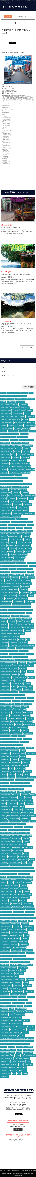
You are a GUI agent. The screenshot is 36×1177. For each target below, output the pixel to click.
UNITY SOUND (19, 973)
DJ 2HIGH (4, 525)
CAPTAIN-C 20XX (6, 481)
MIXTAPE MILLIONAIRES (19, 753)
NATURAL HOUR (6, 771)
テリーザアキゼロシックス (8, 1038)
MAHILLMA (4, 727)
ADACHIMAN (12, 401)
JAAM (25, 656)
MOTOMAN (4, 762)
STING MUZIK (13, 920)
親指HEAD (12, 1067)
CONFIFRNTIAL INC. (7, 504)
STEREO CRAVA (31, 917)
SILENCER (18, 882)
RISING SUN (5, 844)
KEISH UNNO (23, 686)
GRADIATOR (11, 612)
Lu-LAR (4, 718)
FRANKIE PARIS (25, 592)
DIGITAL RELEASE (8, 375)
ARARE (22, 416)
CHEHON (4, 495)
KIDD (20, 689)
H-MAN (19, 618)
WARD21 (24, 988)
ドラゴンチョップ (21, 1038)
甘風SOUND (22, 1061)
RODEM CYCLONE (6, 853)
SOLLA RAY (5, 900)
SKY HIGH (13, 894)
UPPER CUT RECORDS (7, 976)
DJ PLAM (21, 542)
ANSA (23, 410)
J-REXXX (9, 656)
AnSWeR (30, 410)
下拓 (3, 1049)
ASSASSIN (12, 425)
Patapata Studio (16, 800)
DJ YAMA (28, 551)
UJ (12, 973)
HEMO (31, 624)
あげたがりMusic (21, 1014)
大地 (3, 1052)
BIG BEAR (27, 448)
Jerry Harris (4, 668)
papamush (28, 797)
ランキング (12, 1046)
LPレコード (27, 715)
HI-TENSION (5, 630)
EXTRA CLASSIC (26, 580)
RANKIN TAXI (25, 821)
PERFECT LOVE (13, 803)
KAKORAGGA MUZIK (18, 683)
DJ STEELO (5, 548)
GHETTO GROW (30, 601)
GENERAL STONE (19, 601)
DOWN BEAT (32, 563)
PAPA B (21, 797)
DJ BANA (4, 527)
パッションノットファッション (9, 1041)
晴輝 (3, 1055)
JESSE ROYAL (13, 668)
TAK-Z (10, 938)
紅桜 (22, 1064)
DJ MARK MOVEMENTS (15, 536)
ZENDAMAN (5, 1008)
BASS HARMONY (6, 445)
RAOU (33, 821)
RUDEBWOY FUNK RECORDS (9, 859)
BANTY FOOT (30, 439)
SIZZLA (12, 891)
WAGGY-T (4, 988)
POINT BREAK (18, 809)
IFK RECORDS (5, 651)
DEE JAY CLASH (6, 516)
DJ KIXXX (20, 533)
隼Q (14, 1073)
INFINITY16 (4, 654)
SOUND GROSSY (28, 903)
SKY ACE (27, 891)
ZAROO (20, 1005)
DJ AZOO (31, 525)
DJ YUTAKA (5, 554)
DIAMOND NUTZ (6, 522)
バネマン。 (30, 1038)
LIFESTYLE (25, 706)
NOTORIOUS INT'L (6, 785)
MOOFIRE (15, 759)
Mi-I (13, 742)
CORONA (13, 507)
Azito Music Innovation (7, 428)
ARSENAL (26, 419)
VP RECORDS (18, 985)
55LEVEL (15, 393)
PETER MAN (30, 803)
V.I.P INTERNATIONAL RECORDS (10, 979)
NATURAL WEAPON (17, 771)
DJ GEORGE (5, 530)
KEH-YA (14, 686)
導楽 (13, 1052)
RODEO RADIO (17, 853)
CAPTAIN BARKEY (17, 481)
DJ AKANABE (22, 525)
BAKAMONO (15, 439)
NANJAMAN (5, 768)
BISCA (14, 454)
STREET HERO (5, 923)
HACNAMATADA (27, 618)
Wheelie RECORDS (18, 991)
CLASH (31, 498)
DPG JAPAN (5, 568)
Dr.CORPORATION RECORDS (25, 568)
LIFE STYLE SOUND (21, 709)
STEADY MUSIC (20, 917)
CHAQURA (25, 492)
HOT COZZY (24, 642)
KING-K (16, 692)
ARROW (4, 419)
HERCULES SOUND (15, 627)
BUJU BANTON (14, 472)
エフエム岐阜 (31, 1026)
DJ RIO (3, 545)
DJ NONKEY (29, 539)
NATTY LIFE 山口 (21, 768)
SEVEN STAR (13, 873)
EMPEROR (24, 577)
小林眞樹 (20, 1052)
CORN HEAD (5, 507)
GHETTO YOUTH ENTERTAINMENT (22, 604)
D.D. (20, 507)
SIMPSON (24, 885)
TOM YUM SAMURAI (7, 958)
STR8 (31, 920)
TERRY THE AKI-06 (6, 947)
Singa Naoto (5, 888)
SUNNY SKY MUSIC (28, 926)
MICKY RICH (25, 742)
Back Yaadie (5, 437)
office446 (4, 788)
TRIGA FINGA (5, 964)
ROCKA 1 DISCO (6, 847)
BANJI (22, 439)
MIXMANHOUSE (6, 753)
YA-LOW (14, 997)
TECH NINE (15, 944)
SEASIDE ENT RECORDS (28, 871)
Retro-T (28, 832)
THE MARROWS (6, 950)
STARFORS (30, 915)
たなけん (27, 1020)
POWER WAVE (5, 812)
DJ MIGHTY (4, 539)
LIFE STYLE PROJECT (7, 709)
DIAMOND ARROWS (22, 519)
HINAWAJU (16, 636)
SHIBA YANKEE (28, 876)
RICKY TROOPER (27, 835)
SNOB (3, 897)
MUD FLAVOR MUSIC (15, 762)
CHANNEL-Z (17, 492)
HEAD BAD (13, 624)
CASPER (29, 483)
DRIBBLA (31, 571)
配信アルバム (5, 1070)
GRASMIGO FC (20, 612)
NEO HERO (28, 771)
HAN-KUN (4, 621)
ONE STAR (21, 791)
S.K (25, 862)
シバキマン (4, 1035)
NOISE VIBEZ (5, 783)
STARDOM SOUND (19, 915)
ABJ (12, 398)
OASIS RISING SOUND (19, 785)
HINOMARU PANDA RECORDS (9, 639)
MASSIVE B (25, 730)
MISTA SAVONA (15, 750)
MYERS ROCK (5, 765)
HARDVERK (12, 621)
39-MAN (4, 393)
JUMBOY (15, 674)
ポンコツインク (25, 1044)
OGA (11, 788)
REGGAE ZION (5, 832)
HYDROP (4, 648)
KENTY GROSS (5, 689)
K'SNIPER (32, 677)
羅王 (27, 1064)
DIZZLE (30, 522)
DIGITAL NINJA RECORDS (19, 522)
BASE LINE (15, 442)
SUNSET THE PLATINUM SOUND (18, 929)
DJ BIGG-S (12, 527)
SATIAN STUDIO (23, 868)
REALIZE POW (19, 827)
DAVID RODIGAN (18, 513)
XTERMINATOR (5, 997)
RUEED (32, 859)
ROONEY (4, 856)
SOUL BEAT (23, 900)
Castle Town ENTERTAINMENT (21, 486)
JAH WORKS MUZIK (30, 659)
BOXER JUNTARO (17, 466)
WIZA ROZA (14, 994)
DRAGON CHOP (6, 571)
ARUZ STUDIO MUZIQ (7, 422)
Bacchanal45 (25, 434)
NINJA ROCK (5, 780)
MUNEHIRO (26, 762)
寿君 (8, 1052)
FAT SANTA (16, 586)
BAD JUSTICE (5, 439)
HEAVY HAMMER (23, 624)
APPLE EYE (5, 416)
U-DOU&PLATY (23, 967)
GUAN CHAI (15, 615)
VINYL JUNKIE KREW (16, 982)
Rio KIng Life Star (6, 841)
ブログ (19, 23)
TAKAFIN (17, 938)
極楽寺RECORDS (31, 1055)
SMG (30, 894)
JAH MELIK (19, 659)
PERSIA (22, 803)
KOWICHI (31, 698)
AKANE (16, 404)
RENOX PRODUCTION (17, 832)
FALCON (19, 583)
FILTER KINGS (25, 586)
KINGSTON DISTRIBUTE (8, 698)
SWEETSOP (14, 935)
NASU (12, 768)
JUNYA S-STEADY (6, 677)
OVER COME (16, 794)
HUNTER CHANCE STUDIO (27, 645)
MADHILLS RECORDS (26, 721)
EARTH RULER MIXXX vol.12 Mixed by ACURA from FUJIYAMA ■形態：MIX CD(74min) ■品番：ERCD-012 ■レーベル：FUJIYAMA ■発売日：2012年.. (17, 231)
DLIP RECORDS (23, 554)
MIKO (17, 747)
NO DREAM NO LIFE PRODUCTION (25, 780)
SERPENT (4, 873)
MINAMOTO (30, 747)
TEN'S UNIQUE (24, 944)
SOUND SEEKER (6, 909)
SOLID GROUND (25, 897)
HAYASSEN (4, 624)
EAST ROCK (15, 577)
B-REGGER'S (26, 428)
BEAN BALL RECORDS (7, 448)
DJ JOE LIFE (5, 533)
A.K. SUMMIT (15, 395)
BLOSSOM (4, 460)
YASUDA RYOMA (24, 1000)
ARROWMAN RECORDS (14, 419)
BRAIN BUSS (13, 469)
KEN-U (30, 686)
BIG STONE (26, 451)
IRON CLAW (30, 654)
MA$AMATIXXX (20, 718)
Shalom (10, 876)
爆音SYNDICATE (6, 1061)
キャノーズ (31, 1029)
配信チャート (23, 1070)
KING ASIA (23, 692)
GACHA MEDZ (10, 598)
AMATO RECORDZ (6, 410)
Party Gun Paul (5, 800)
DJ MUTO (13, 539)
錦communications (6, 1073)
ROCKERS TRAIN (6, 850)
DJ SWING (13, 548)
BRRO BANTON (31, 469)
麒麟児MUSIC (5, 1076)
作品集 (8, 1049)
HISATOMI (22, 639)
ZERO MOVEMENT (21, 1008)
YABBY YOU (22, 997)
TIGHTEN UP (31, 953)
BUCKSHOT (5, 472)
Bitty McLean (22, 454)
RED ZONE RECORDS (24, 829)
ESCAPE (9, 580)
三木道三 (30, 1046)
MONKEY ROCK (6, 759)
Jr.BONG (17, 671)
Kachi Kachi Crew (21, 680)
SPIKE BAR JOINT (19, 912)
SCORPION (16, 871)
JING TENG (23, 668)
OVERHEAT (25, 794)
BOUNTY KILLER (6, 466)
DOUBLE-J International (7, 563)
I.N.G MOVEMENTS (28, 648)
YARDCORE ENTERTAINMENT (9, 1000)
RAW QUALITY (5, 824)
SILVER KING (15, 885)
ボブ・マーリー (15, 1044)
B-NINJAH (18, 428)
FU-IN (33, 592)
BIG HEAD (18, 451)
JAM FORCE (22, 662)
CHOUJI (4, 498)
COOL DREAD (18, 504)
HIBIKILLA (28, 630)
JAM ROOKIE (32, 662)
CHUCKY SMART (23, 498)
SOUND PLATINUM (28, 906)
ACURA (4, 401)
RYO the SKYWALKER (15, 862)
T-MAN (27, 935)
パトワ (20, 1041)
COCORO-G (5, 501)
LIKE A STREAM (17, 712)
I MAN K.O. (14, 651)
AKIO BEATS (5, 407)
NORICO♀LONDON (16, 783)
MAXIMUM (22, 736)
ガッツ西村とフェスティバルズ (19, 1029)
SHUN (11, 882)
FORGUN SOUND (14, 592)
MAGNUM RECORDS (29, 724)
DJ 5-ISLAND (13, 525)
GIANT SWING (5, 607)
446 (32, 393)
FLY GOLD (4, 592)
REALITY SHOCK (21, 824)
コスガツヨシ (5, 1032)
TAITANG (4, 938)
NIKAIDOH (12, 777)
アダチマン (4, 1023)
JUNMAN (22, 674)
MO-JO (3, 756)
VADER (22, 979)
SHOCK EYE (29, 879)
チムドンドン (13, 1035)
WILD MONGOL (29, 991)
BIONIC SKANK (5, 454)
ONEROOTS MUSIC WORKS (8, 791)
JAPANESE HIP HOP (7, 665)
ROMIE (26, 853)
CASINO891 (21, 483)
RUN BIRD (4, 862)
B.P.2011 (33, 431)
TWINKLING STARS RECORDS (9, 967)
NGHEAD (4, 777)
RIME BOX (26, 838)
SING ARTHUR (14, 888)
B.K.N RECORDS (14, 431)
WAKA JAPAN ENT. (14, 988)
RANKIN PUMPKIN (14, 821)
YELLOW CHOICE (6, 1002)
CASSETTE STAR (6, 486)
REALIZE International (7, 827)
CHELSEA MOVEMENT (15, 495)
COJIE (12, 501)
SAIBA (30, 862)
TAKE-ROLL (25, 938)
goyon (3, 612)
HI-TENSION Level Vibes (16, 630)
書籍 (8, 1055)
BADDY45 (13, 437)
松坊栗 (18, 1055)
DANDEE (26, 510)
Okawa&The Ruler (19, 788)
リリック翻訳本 (21, 1046)
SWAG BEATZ (23, 932)
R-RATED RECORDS (13, 815)
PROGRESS (25, 812)
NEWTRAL (12, 774)
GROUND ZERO (6, 615)
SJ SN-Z (20, 891)
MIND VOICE (5, 750)
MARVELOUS (5, 730)
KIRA (18, 698)
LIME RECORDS (28, 712)
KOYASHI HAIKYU (6, 700)
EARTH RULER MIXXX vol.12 (12, 228)
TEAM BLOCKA (23, 941)
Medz (20, 739)
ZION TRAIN (21, 1011)
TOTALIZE (26, 961)
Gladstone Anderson (25, 607)
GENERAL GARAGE (7, 601)
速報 (25, 1067)
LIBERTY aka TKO (6, 706)
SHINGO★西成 (5, 879)
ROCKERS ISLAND (27, 847)
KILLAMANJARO (28, 689)
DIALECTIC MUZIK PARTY (8, 519)
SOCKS (16, 897)
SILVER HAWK (5, 885)
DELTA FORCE (16, 516)
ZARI (14, 1005)
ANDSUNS (16, 410)
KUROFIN (24, 700)
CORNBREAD (28, 504)
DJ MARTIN (26, 536)
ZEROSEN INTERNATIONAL (8, 1011)
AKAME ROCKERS (6, 404)
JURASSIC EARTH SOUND (20, 677)
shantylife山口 (18, 876)
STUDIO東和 (18, 926)
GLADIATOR (15, 607)
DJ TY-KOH (28, 548)
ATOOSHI (20, 425)
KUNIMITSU (16, 700)
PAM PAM (14, 797)
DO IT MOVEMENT (20, 557)
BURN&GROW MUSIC (7, 475)
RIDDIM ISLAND (17, 838)
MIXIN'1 (23, 750)
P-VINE (33, 794)
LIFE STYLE (17, 706)
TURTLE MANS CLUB (27, 964)
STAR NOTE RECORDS (7, 917)
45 (9, 393)
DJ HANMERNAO (15, 530)
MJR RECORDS (31, 753)
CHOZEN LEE (12, 498)
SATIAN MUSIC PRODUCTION (24, 865)
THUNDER (4, 953)
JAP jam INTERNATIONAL (21, 665)
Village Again (5, 982)
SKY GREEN (5, 894)
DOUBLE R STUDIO (21, 563)
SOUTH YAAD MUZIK (18, 909)
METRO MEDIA (5, 742)
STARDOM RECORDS (7, 915)
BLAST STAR (26, 457)
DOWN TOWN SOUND (22, 566)
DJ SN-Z (18, 545)
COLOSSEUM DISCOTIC (23, 501)
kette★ (14, 689)
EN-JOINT (32, 577)
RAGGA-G (4, 818)
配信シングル (14, 1070)
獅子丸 (14, 1061)
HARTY (20, 621)
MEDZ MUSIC (28, 739)
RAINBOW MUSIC (26, 818)
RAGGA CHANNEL (14, 818)
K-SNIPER (4, 680)
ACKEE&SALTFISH (29, 398)
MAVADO (14, 736)
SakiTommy (4, 865)
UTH (17, 976)
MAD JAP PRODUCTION (7, 724)
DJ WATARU (19, 551)
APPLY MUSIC (14, 416)
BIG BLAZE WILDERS (7, 451)
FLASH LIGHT (24, 589)
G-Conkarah (13, 595)
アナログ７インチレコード (8, 1026)
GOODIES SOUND (14, 610)
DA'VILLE (26, 507)
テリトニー (21, 1035)
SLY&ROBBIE (22, 894)
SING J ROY (5, 891)
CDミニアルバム (23, 489)
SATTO (31, 868)
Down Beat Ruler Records (8, 566)
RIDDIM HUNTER (6, 838)
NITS (12, 780)
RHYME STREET (6, 835)
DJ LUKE (4, 536)
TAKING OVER (5, 941)
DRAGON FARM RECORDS (19, 571)
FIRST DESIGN (14, 589)
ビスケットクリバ (29, 1041)
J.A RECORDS (17, 656)
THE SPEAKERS (17, 950)
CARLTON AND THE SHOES (8, 483)
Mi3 (18, 742)
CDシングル (13, 489)
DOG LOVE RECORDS (7, 557)
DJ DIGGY (20, 527)
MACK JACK (31, 718)
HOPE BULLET (14, 642)
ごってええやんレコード (7, 1020)
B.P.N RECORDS (6, 434)
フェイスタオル (5, 1044)
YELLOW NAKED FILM (19, 1002)
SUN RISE (4, 929)
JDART (32, 665)
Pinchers (16, 806)
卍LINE (26, 1049)
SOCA (9, 897)
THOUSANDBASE (28, 950)
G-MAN (31, 595)
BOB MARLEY (13, 460)
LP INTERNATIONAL (16, 715)
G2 (2, 598)
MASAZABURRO (15, 730)
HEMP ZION (5, 627)
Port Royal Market (29, 809)
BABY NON (15, 434)
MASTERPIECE (5, 736)
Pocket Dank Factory (7, 809)
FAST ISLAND (27, 583)
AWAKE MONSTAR (30, 425)
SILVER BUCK (27, 882)
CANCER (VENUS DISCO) (8, 478)
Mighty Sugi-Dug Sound (7, 747)
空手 (29, 1061)
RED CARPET (29, 827)
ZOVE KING (5, 1014)
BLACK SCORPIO (6, 457)
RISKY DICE (14, 844)
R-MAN (3, 815)
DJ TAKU (21, 548)
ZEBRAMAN (28, 1005)
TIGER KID (21, 953)
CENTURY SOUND (6, 492)
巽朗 (26, 1052)
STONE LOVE (23, 920)
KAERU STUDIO (6, 683)
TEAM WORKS (5, 944)
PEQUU (4, 803)
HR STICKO (5, 645)
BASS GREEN (24, 442)
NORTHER (26, 783)
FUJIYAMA (4, 595)
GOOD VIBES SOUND (26, 610)
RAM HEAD (4, 821)
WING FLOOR (5, 994)
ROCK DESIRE (16, 847)
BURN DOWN (18, 475)
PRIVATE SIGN (15, 812)
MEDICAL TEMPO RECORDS (9, 739)
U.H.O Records (5, 973)
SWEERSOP (5, 935)
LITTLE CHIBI (5, 715)
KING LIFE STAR (6, 695)
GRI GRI (30, 612)
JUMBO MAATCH (6, 674)
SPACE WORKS (30, 909)
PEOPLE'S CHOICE (27, 800)
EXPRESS (16, 580)
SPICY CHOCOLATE (7, 912)
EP (2, 580)
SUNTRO (31, 929)
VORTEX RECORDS (7, 985)
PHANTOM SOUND (6, 806)
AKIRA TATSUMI (15, 407)
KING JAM (31, 692)
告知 (32, 1049)
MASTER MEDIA (28, 733)
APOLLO (28, 413)
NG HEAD (27, 774)
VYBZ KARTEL (28, 985)
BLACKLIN (30, 454)
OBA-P (29, 785)
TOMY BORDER (22, 956)
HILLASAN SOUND (6, 636)
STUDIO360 (25, 923)
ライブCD (4, 1046)
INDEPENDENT (24, 651)
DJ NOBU (20, 539)
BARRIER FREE (6, 442)
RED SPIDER (13, 829)
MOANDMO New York (13, 756)
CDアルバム (4, 489)
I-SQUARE (12, 648)
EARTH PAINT (30, 574)
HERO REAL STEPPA (28, 627)
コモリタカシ (25, 1032)
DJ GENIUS (28, 527)
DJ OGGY (13, 542)
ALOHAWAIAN (25, 407)
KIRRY (24, 698)
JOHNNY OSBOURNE (7, 671)
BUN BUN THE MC (25, 472)
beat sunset (19, 448)
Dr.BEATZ (13, 568)
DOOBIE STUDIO (6, 560)
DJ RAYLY (28, 542)
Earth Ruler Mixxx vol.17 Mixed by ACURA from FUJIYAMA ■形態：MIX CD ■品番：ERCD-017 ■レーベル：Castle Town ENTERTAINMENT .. (17, 330)
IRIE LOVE (21, 654)
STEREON (4, 920)
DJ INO (24, 530)
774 (3, 395)
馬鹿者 (25, 1073)
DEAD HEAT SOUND (30, 513)
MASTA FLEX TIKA (6, 733)
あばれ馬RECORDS (6, 1017)
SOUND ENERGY (16, 903)
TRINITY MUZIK (15, 964)
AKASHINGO (24, 404)
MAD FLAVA (15, 721)
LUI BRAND (11, 718)
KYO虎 (31, 700)
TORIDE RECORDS (16, 961)
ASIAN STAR (31, 422)
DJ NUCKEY (5, 542)
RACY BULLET (31, 815)
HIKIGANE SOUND (19, 633)
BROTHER (21, 469)
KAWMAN (28, 683)
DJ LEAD (28, 533)
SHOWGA (4, 882)
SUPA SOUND (5, 932)
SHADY (4, 876)
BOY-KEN (4, 469)
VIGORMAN (30, 979)
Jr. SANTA (31, 671)
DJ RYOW (10, 545)
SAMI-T (12, 865)
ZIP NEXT (29, 1011)
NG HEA (20, 774)
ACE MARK (19, 398)
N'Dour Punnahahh (16, 765)
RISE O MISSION (17, 841)
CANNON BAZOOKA (22, 478)
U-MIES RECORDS (14, 970)
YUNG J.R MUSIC (6, 1005)
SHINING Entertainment (17, 879)
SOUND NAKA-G (17, 906)
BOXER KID (28, 466)
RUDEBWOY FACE (24, 856)
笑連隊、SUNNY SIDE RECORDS (10, 1064)
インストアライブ (21, 1026)
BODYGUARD (5, 463)
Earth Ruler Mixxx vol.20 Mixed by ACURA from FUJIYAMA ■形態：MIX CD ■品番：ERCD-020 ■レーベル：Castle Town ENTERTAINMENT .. (17, 281)
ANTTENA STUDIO (6, 413)
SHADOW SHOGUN (24, 873)
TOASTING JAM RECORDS (8, 956)
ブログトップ (5, 361)
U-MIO (23, 970)
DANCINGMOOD (17, 510)
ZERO (12, 1008)
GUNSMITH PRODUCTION (8, 618)
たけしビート (19, 1020)
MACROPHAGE (5, 721)
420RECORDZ (24, 393)
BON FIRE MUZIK (16, 463)
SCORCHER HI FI (6, 871)
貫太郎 (19, 1067)
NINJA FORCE (31, 777)
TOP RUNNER (5, 961)
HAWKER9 (27, 621)
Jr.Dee (24, 671)
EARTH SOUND (5, 577)
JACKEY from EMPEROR (8, 659)
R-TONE (23, 815)
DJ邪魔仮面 (13, 554)
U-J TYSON (4, 970)
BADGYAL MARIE (23, 437)
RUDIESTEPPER (23, 859)
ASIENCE (4, 425)
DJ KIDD (13, 533)
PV (32, 812)
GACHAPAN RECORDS (21, 598)
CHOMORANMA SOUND (29, 495)
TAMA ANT (14, 941)
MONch (23, 756)
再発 (14, 1049)
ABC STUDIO (5, 398)
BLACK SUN (16, 457)
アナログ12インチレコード (16, 1023)
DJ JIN (30, 530)
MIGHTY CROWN (6, 744)
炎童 (21, 1058)
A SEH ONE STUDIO (20, 422)
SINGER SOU (24, 888)
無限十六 (27, 1058)
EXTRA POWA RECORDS (8, 583)
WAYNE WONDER (6, 991)
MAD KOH (19, 724)
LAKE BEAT (29, 703)
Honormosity (5, 642)
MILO (23, 747)
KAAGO (12, 680)
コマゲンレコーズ (15, 1032)
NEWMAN (4, 774)
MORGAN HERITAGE (26, 759)
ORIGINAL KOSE (6, 794)
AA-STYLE (23, 395)
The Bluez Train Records (20, 947)
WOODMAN (23, 994)
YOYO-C (30, 1002)
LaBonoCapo (19, 703)
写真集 (20, 1049)
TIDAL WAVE (13, 953)
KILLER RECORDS (6, 692)
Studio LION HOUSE (7, 926)
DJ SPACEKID (26, 545)
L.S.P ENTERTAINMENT (7, 703)
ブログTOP (28, 347)
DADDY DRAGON (6, 510)
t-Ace (21, 935)
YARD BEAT (31, 997)
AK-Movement (21, 401)
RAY (13, 824)
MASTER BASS (17, 733)
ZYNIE (12, 1014)
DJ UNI (3, 551)
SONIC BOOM (14, 900)
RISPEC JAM (23, 844)
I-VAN (19, 648)
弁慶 (31, 1052)
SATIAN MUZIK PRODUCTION (9, 868)
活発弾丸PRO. (9, 1058)
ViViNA (26, 982)
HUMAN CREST (14, 645)
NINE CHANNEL (21, 777)
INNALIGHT (13, 654)
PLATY (22, 806)
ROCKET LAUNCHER (19, 850)
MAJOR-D (12, 727)
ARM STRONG (31, 416)
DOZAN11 (33, 566)
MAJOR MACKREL (22, 727)
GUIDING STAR (25, 615)
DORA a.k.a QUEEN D (18, 560)
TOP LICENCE (29, 958)
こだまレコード (17, 1017)
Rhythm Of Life (16, 835)
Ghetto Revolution (6, 604)
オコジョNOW (5, 1029)
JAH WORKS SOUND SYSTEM (9, 662)
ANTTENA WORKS (18, 413)
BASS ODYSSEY (28, 445)
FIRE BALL (4, 589)
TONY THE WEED (19, 958)
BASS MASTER (17, 445)
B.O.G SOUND (24, 431)
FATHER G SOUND (6, 586)
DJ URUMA (11, 551)
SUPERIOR (14, 932)
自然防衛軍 (4, 1067)
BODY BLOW (23, 460)
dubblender (4, 574)
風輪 (20, 1073)
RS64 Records (13, 856)
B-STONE (4, 431)
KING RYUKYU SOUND (18, 695)
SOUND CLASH (5, 903)
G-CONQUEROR (23, 595)
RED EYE (4, 829)
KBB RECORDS (5, 686)
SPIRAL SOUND (30, 912)
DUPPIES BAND (14, 574)
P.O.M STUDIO (5, 797)
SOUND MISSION (6, 906)
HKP (29, 639)
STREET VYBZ (15, 923)
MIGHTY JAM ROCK (18, 744)
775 (8, 395)
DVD (3, 371)
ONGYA (28, 791)
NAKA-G (26, 765)
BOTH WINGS (26, 463)
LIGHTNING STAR (6, 712)
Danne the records (6, 513)
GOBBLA (4, 610)
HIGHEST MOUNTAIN (7, 633)
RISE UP (27, 841)
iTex (3, 656)
